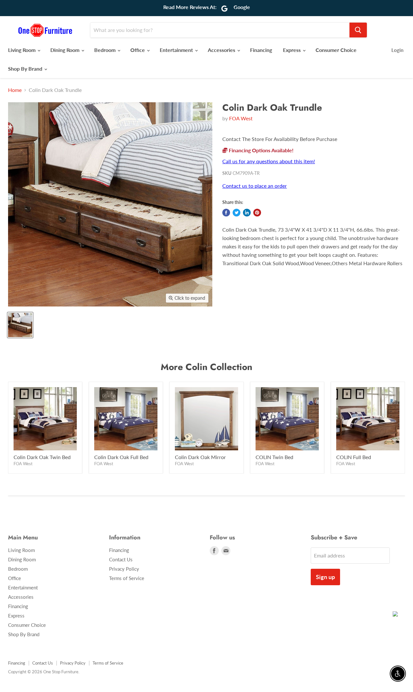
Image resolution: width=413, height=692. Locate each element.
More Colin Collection (206, 367)
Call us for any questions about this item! (268, 161)
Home (15, 90)
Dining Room (65, 50)
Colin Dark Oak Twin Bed (42, 457)
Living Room (22, 50)
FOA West (241, 118)
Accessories (222, 50)
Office (138, 50)
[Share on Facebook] (226, 212)
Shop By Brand (26, 68)
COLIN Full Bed (353, 457)
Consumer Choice (336, 50)
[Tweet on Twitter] (236, 212)
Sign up (325, 576)
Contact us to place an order (254, 186)
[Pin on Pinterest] (257, 212)
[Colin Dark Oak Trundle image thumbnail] (20, 325)
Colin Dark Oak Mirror (200, 457)
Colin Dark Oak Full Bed (121, 457)
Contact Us (121, 559)
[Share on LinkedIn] (247, 212)
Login (397, 50)
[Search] (358, 30)
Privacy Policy (124, 569)
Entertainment (177, 50)
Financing (261, 50)
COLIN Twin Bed (274, 457)
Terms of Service (126, 578)
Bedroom (105, 50)
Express (292, 50)
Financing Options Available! (260, 150)
